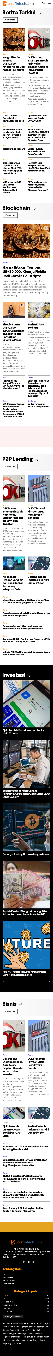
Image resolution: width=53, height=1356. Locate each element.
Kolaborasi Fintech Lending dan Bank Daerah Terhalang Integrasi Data (13, 583)
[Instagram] (24, 1262)
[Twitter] (33, 1262)
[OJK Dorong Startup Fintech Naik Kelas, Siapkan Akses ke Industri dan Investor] (39, 39)
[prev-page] (5, 982)
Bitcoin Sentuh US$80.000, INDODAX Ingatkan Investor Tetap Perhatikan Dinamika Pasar (38, 135)
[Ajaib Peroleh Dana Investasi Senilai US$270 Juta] (26, 703)
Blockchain (32, 401)
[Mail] (28, 1262)
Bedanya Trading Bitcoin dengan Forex (26, 854)
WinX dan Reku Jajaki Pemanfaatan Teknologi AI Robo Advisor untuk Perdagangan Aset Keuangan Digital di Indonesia (38, 388)
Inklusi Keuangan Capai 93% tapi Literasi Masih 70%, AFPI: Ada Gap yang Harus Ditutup (12, 168)
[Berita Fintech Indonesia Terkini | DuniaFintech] (39, 563)
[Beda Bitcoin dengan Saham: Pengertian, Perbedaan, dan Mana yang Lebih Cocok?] (26, 764)
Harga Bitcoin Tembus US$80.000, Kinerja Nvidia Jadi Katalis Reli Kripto (14, 63)
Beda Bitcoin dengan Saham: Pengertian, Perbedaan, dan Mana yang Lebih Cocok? (26, 794)
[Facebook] (19, 1262)
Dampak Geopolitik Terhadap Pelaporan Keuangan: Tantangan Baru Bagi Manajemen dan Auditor (25, 1163)
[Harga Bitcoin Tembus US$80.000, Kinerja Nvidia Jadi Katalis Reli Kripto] (14, 39)
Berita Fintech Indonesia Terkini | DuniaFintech (37, 151)
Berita (5, 54)
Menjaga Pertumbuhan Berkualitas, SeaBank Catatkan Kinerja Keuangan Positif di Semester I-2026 (23, 1195)
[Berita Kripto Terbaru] (39, 310)
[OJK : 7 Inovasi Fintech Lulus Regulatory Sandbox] (39, 488)
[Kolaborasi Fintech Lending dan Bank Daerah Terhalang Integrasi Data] (14, 563)
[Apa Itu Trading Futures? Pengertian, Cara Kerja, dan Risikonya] (26, 945)
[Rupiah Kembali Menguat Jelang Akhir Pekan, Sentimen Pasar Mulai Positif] (26, 884)
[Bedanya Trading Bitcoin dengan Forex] (26, 827)
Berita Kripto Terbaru (14, 149)
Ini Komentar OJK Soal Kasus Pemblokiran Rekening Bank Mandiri (12, 187)
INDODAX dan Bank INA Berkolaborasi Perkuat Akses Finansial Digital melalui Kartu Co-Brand (24, 1179)
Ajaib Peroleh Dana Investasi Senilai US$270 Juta (37, 118)
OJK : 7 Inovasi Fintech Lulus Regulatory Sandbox (13, 118)
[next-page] (48, 982)
